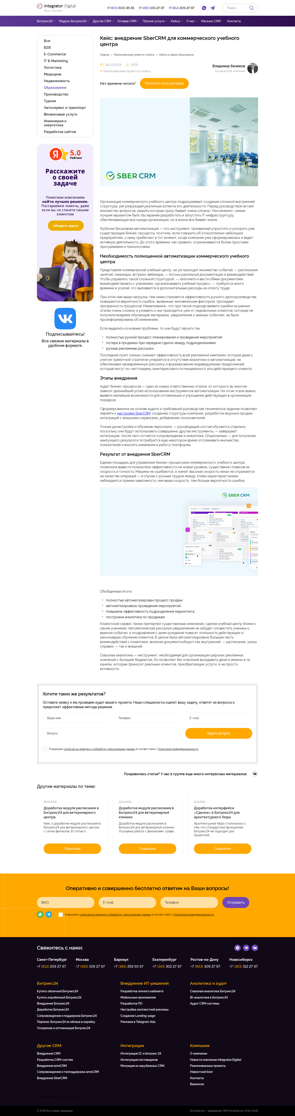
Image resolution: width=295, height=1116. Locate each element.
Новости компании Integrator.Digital (215, 1059)
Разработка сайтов (60, 132)
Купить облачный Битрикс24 (57, 991)
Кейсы (175, 21)
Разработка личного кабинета (142, 991)
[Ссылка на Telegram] (246, 947)
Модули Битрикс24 (72, 21)
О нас (190, 21)
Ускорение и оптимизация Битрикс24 (63, 1028)
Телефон (172, 902)
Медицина (52, 74)
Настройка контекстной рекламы (145, 1009)
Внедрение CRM (48, 1053)
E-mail (108, 902)
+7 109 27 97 (90, 966)
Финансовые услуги (60, 114)
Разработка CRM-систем (55, 1059)
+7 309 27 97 (205, 966)
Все (47, 41)
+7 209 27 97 (51, 966)
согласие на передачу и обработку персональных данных (99, 749)
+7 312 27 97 (243, 966)
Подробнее (72, 848)
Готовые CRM (126, 21)
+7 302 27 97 (167, 966)
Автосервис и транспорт (65, 108)
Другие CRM (102, 21)
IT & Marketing (56, 61)
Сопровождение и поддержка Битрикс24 (67, 1015)
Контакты (234, 21)
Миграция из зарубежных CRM (142, 1065)
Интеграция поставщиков (139, 1059)
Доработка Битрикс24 (53, 1009)
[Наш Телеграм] (49, 914)
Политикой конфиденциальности (178, 749)
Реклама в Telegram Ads (138, 1022)
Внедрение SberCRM (52, 1078)
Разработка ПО (132, 1003)
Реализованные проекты (208, 1065)
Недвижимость (57, 81)
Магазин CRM (211, 21)
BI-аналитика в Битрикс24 (209, 997)
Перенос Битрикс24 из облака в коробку (66, 1022)
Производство (56, 94)
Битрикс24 (44, 21)
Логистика (53, 68)
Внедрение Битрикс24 (53, 1003)
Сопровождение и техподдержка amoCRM (68, 1072)
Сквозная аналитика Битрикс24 (212, 991)
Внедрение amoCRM (52, 1065)
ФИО (45, 902)
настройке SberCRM (134, 413)
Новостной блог (201, 1072)
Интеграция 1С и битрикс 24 (141, 1053)
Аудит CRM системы (204, 1003)
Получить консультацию (164, 83)
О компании (198, 1053)
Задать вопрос (219, 733)
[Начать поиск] (251, 8)
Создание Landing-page (138, 1015)
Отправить (235, 902)
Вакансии (197, 1084)
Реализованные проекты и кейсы (134, 54)
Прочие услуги (153, 21)
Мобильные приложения (138, 997)
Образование (55, 88)
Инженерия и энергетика (55, 123)
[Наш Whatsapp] (40, 914)
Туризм (50, 101)
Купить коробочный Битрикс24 (59, 997)
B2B (47, 47)
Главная (104, 54)
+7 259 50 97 (129, 966)
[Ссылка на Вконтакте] (255, 947)
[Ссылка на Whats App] (237, 947)
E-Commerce (55, 54)
